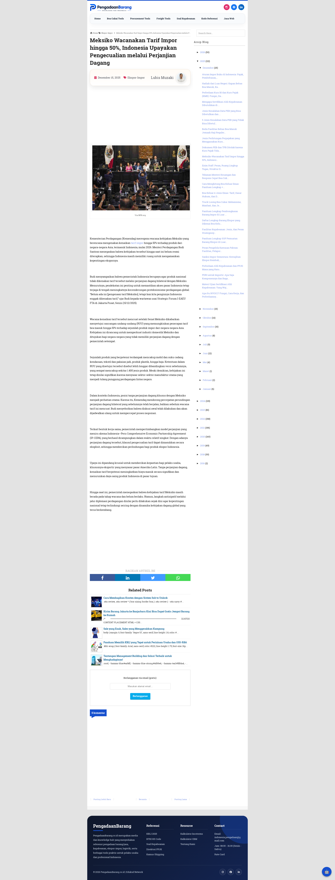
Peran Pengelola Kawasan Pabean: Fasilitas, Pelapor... (220, 249)
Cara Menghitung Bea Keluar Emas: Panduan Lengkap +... (220, 185)
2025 (203, 61)
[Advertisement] (140, 114)
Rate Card (219, 854)
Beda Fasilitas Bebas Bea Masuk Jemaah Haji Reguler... (219, 130)
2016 (202, 463)
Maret (206, 371)
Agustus (207, 335)
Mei (205, 362)
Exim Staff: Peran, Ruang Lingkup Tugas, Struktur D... (220, 167)
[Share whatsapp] (178, 577)
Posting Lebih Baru (102, 799)
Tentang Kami (187, 844)
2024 (203, 401)
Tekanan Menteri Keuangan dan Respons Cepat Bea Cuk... (219, 176)
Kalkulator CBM (188, 839)
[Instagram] (227, 7)
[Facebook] (234, 7)
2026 (203, 52)
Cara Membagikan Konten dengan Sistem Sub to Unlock (135, 597)
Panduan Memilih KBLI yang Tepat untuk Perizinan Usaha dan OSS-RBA (145, 642)
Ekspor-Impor (136, 77)
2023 (203, 409)
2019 (202, 445)
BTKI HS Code (153, 839)
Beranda (143, 799)
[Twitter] (152, 577)
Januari (207, 389)
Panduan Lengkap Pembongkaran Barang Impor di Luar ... (220, 213)
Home (97, 18)
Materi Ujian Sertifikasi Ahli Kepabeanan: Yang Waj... (217, 286)
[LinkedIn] (241, 7)
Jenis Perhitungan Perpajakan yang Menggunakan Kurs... (221, 140)
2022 (203, 418)
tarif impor (137, 243)
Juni (205, 353)
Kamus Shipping (155, 854)
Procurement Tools (140, 18)
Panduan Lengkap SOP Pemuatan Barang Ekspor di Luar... (219, 240)
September (209, 326)
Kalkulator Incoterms (191, 833)
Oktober (207, 317)
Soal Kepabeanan (155, 844)
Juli (205, 344)
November (208, 308)
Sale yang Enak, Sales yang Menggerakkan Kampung (133, 628)
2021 (202, 427)
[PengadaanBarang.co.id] (111, 7)
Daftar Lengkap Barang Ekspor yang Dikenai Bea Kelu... (221, 222)
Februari (207, 380)
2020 (203, 436)
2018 (202, 454)
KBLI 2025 (151, 833)
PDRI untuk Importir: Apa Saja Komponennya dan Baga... (218, 276)
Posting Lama (180, 799)
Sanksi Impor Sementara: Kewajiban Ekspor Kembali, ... (221, 258)
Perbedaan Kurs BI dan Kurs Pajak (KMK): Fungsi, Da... (220, 94)
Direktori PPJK (154, 849)
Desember (208, 67)
